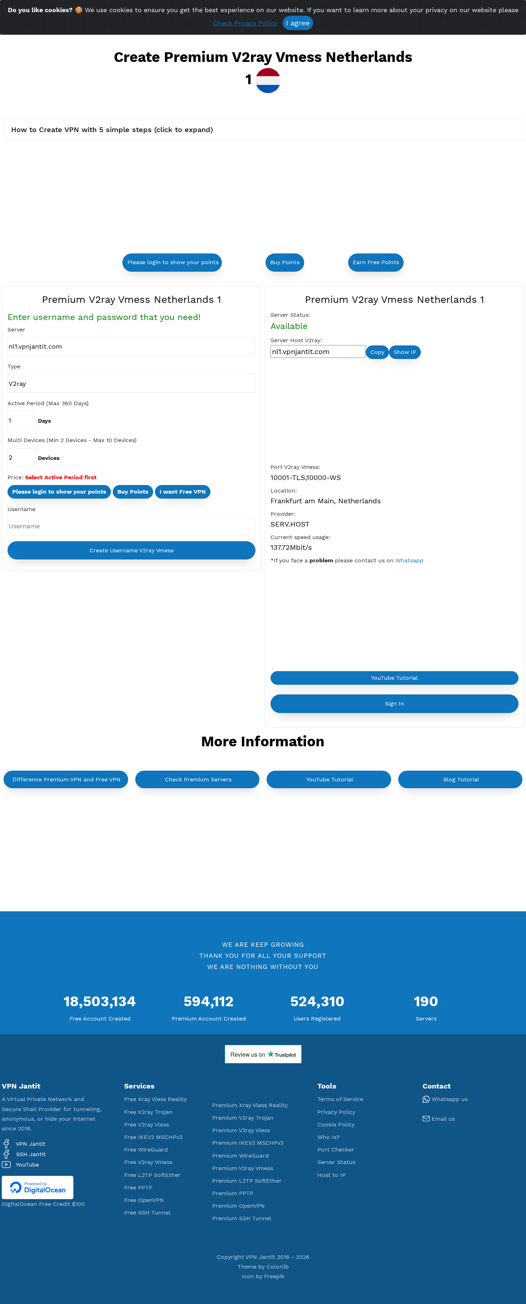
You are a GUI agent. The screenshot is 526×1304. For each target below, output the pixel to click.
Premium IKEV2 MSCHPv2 (247, 1142)
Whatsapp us (449, 1099)
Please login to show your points (173, 262)
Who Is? (328, 1137)
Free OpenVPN (144, 1200)
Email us (442, 1118)
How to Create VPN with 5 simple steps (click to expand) (112, 129)
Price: (15, 477)
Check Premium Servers (198, 779)
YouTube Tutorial (394, 677)
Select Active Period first (61, 477)
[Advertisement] (181, 198)
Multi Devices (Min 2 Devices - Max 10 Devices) (72, 440)
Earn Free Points (376, 262)
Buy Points (284, 262)
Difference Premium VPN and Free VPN (67, 779)
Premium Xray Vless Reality (250, 1105)
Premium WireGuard (240, 1155)
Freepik (274, 1276)
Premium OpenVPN (238, 1205)
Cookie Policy (336, 1124)
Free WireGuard (146, 1149)
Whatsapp (409, 560)
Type (14, 366)
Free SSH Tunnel (147, 1212)
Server (16, 329)
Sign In (394, 703)
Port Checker (335, 1149)
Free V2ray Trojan (148, 1112)
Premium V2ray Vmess (242, 1168)
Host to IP (331, 1175)
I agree (298, 23)
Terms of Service (340, 1099)
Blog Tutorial (461, 779)
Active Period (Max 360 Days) (48, 403)
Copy (377, 352)
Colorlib (278, 1266)
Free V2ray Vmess (148, 1162)
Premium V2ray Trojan (242, 1117)
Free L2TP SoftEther (152, 1175)
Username (21, 509)
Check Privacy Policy (245, 23)
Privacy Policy (336, 1112)
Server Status (336, 1162)
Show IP (405, 352)
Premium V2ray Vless (241, 1130)
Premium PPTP (232, 1193)
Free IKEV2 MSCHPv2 (153, 1137)
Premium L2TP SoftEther (247, 1180)
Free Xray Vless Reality (155, 1099)
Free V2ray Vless (146, 1124)
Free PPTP (138, 1187)
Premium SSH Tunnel (241, 1218)
